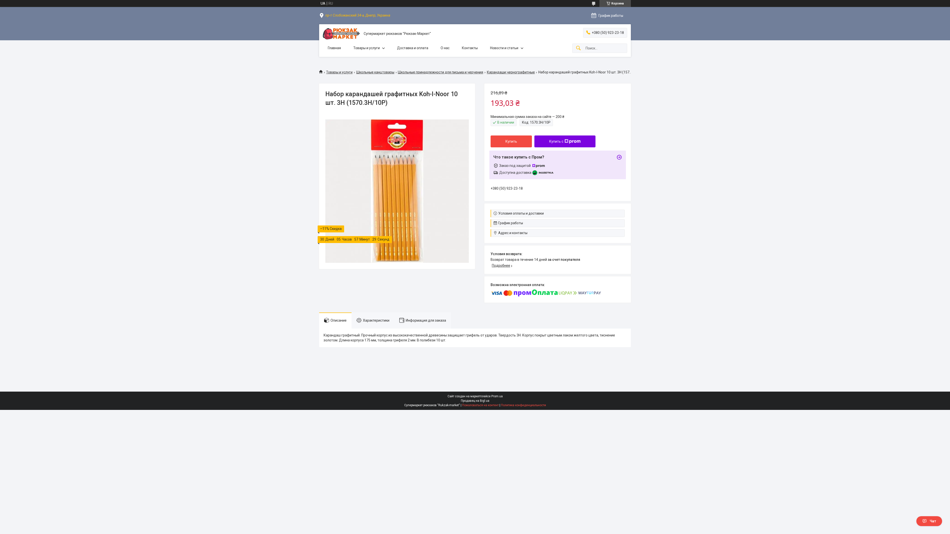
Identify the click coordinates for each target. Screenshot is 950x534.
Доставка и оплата (412, 48)
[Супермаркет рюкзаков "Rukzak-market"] (341, 34)
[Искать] (578, 48)
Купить (511, 141)
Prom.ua (497, 396)
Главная (334, 48)
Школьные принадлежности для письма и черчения (440, 72)
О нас (445, 48)
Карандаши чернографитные (511, 72)
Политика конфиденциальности (523, 405)
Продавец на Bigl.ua (475, 400)
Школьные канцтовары (375, 72)
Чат (933, 521)
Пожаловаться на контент (480, 405)
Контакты (470, 48)
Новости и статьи (504, 48)
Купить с (556, 141)
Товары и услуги (366, 48)
